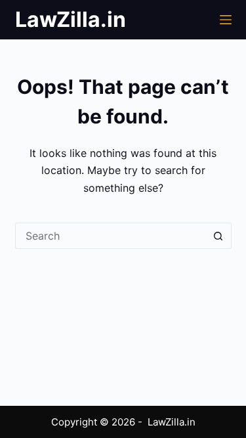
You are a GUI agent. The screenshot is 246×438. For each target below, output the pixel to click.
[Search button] (218, 236)
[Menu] (226, 20)
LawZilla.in (70, 19)
